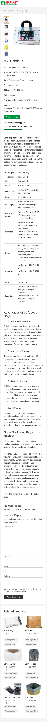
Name (7, 556)
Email (6, 566)
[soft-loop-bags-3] (6, 33)
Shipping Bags (10, 644)
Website (7, 576)
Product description (13, 126)
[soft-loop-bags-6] (6, 54)
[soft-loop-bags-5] (6, 47)
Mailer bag (8, 630)
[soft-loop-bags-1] (6, 19)
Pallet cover (30, 630)
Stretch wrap (9, 664)
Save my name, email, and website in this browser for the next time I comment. (23, 590)
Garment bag (30, 664)
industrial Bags (31, 673)
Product (11, 11)
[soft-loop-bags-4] (6, 40)
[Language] (39, 3)
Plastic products (11, 640)
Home (3, 11)
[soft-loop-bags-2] (6, 26)
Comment (8, 527)
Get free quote (12, 117)
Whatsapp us (19, 123)
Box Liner (29, 697)
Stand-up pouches (12, 697)
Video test (28, 126)
